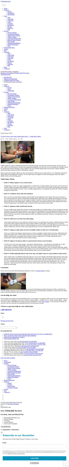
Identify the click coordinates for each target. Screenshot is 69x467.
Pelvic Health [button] (11, 41)
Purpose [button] (9, 11)
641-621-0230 (27, 355)
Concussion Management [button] (14, 38)
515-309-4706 (29, 350)
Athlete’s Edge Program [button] (13, 35)
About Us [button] (6, 10)
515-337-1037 (31, 344)
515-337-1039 (40, 344)
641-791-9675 (22, 347)
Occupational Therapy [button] (13, 34)
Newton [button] (9, 26)
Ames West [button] (10, 19)
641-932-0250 (23, 341)
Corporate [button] (10, 23)
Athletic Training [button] (11, 37)
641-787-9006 (31, 347)
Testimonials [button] (10, 13)
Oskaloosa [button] (10, 28)
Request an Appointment (7, 73)
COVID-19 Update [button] (12, 387)
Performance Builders (13, 404)
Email (4, 442)
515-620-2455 (31, 343)
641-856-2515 (25, 346)
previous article (40, 270)
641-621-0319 (36, 355)
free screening (45, 301)
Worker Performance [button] (12, 44)
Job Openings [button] (11, 14)
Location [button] (9, 384)
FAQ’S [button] (9, 105)
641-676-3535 (29, 353)
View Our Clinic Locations (8, 358)
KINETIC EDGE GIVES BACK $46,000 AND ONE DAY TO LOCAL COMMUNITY (28, 334)
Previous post (4, 320)
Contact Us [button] (7, 68)
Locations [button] (6, 52)
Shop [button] (5, 67)
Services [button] (6, 31)
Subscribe (34, 458)
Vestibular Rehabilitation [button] (13, 43)
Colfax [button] (9, 22)
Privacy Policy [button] (11, 386)
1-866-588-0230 (6, 310)
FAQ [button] (8, 46)
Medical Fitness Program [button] (14, 40)
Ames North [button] (10, 55)
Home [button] (5, 8)
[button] (10, 71)
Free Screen (25, 73)
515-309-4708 (38, 350)
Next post (10, 320)
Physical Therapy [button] (12, 32)
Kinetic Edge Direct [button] (9, 47)
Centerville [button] (10, 20)
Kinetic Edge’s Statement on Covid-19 (14, 337)
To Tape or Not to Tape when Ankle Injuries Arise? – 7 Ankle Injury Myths (21, 136)
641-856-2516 (34, 346)
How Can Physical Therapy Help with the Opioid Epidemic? (20, 335)
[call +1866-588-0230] (4, 4)
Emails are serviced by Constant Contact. (16, 453)
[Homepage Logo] (6, 1)
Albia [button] (8, 17)
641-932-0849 (32, 341)
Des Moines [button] (10, 25)
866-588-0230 (8, 77)
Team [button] (5, 16)
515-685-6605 (40, 343)
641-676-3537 (38, 353)
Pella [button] (8, 29)
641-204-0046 (30, 349)
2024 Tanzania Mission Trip (11, 338)
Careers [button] (6, 49)
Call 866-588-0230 (5, 426)
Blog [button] (5, 50)
